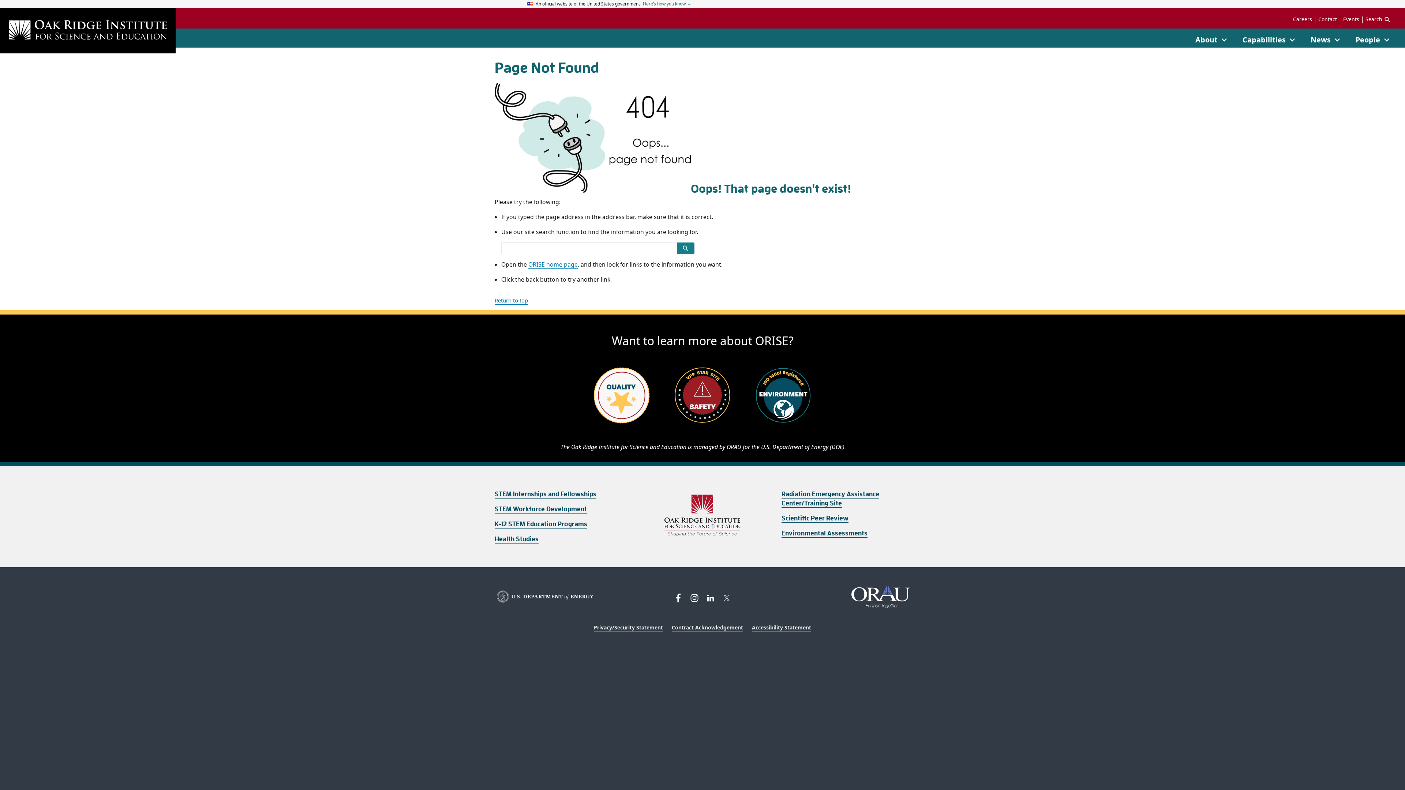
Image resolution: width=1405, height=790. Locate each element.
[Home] (88, 30)
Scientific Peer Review (815, 518)
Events (1351, 19)
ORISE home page (553, 264)
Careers (1302, 19)
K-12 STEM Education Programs (541, 524)
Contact (1327, 19)
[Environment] (783, 395)
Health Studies (517, 539)
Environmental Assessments (825, 533)
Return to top (511, 300)
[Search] (685, 248)
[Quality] (621, 395)
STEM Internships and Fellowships (545, 494)
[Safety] (702, 395)
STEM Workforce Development (541, 509)
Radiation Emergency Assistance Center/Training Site (830, 499)
